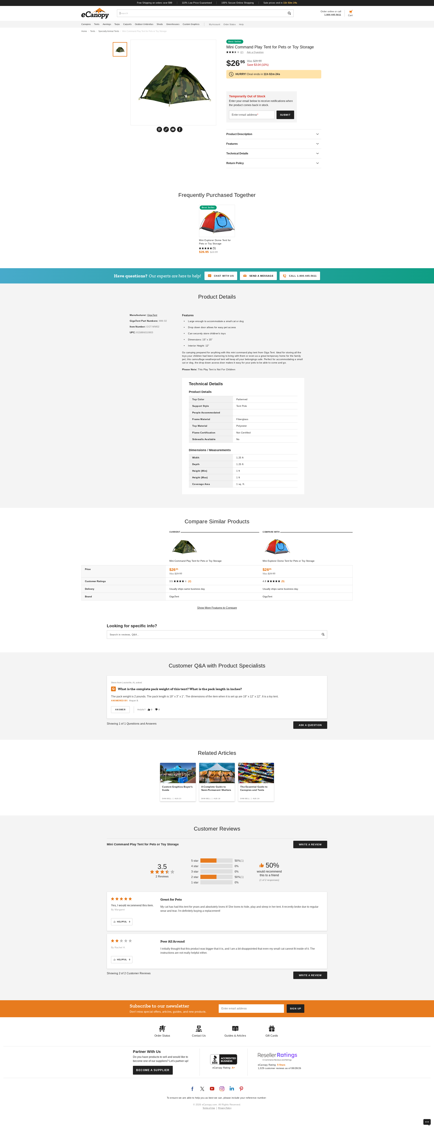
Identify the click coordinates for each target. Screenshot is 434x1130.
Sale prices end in (280, 3)
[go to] (217, 221)
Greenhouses (172, 24)
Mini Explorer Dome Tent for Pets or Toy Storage (215, 242)
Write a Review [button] (310, 844)
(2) (241, 52)
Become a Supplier (153, 1070)
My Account (214, 24)
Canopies (86, 24)
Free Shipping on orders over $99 (154, 3)
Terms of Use (209, 1108)
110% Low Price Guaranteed (197, 3)
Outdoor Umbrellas (144, 24)
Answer (120, 709)
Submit (285, 114)
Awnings (107, 24)
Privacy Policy (224, 1108)
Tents (96, 24)
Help (241, 24)
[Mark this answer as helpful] (149, 709)
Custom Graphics (191, 24)
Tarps (117, 24)
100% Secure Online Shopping (237, 3)
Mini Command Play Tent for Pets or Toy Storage (195, 560)
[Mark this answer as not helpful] (156, 709)
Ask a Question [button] (255, 52)
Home (84, 31)
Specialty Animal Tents (108, 31)
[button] (258, 276)
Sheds (160, 24)
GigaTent (152, 315)
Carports (127, 24)
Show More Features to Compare (217, 607)
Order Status (229, 24)
